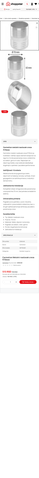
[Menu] (3, 4)
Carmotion (5, 263)
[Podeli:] (37, 23)
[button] (27, 4)
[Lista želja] (36, 4)
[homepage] (14, 4)
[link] (32, 4)
